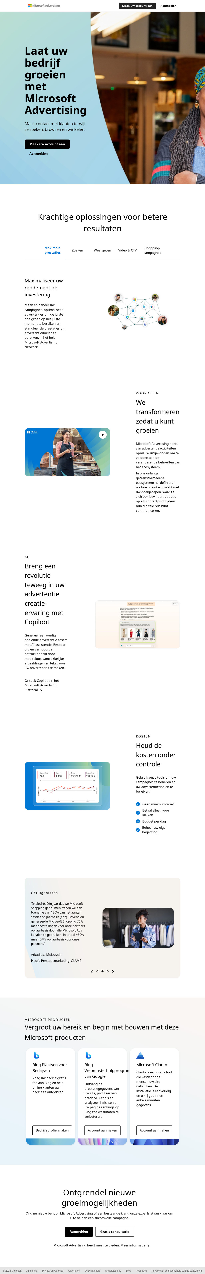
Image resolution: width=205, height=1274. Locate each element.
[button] (92, 972)
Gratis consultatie (114, 1231)
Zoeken (77, 250)
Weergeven (102, 250)
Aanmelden (79, 1231)
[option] (102, 928)
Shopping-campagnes (152, 250)
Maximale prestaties (53, 250)
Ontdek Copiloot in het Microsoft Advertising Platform (42, 685)
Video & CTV (127, 250)
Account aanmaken (102, 1130)
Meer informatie (133, 1245)
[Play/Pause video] (102, 435)
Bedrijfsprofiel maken (52, 1130)
